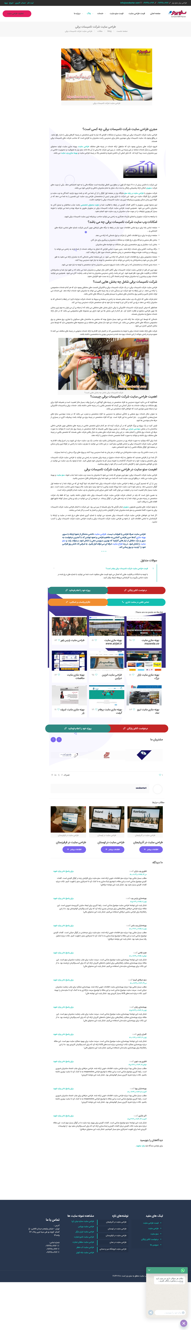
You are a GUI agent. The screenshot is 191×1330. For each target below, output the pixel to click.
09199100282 (162, 2)
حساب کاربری (20, 2)
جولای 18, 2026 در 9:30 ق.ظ (138, 1064)
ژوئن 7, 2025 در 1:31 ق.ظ (138, 901)
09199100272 (148, 2)
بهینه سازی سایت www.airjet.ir (113, 642)
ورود (6, 2)
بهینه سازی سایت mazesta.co (150, 642)
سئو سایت (154, 1233)
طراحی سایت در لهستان (111, 842)
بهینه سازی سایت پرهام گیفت (110, 711)
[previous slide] (53, 739)
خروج (11, 2)
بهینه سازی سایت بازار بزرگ (148, 676)
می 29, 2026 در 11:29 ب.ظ (138, 983)
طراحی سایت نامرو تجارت (84, 1236)
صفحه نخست (122, 31)
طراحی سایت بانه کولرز (85, 1252)
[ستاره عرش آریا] (69, 755)
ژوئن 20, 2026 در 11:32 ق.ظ (138, 1010)
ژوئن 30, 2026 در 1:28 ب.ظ (138, 1037)
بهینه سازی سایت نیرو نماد (148, 711)
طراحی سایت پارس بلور (72, 640)
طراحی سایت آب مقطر (85, 1247)
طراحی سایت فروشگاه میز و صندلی (113, 1249)
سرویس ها (154, 1244)
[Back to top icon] (178, 1324)
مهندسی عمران (134, 428)
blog (109, 31)
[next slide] (59, 739)
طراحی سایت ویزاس (86, 1226)
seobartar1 (141, 788)
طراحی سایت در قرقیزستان (71, 842)
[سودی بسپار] (144, 755)
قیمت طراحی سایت (151, 1223)
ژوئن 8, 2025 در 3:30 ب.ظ (138, 929)
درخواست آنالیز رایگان (150, 1239)
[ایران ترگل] (106, 755)
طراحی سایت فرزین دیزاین (112, 676)
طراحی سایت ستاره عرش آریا (83, 1221)
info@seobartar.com (130, 2)
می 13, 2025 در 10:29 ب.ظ (138, 874)
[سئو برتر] (177, 13)
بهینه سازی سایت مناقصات (75, 676)
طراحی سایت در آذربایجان (148, 842)
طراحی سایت (153, 1228)
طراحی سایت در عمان (118, 1242)
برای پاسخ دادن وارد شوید (63, 871)
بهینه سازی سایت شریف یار (72, 711)
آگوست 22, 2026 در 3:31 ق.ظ (137, 1119)
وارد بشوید (140, 1145)
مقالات (99, 31)
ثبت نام (30, 2)
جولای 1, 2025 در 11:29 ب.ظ (138, 956)
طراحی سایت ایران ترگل (84, 1231)
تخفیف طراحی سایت (15, 13)
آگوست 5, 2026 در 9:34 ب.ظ (137, 1092)
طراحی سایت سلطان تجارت (83, 1242)
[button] (104, 573)
